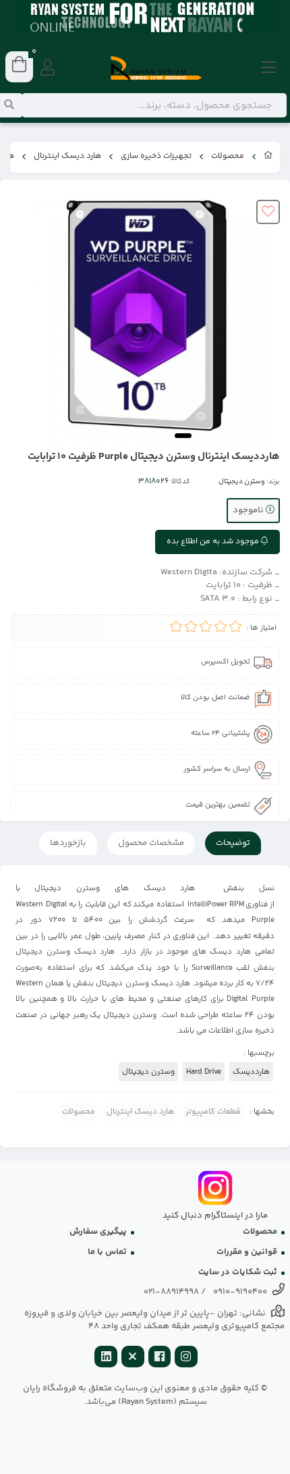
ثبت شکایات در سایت (237, 1272)
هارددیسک (251, 1072)
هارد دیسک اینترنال (67, 157)
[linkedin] (105, 1358)
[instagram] (186, 1358)
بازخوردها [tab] (68, 843)
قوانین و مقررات (246, 1252)
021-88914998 (171, 1292)
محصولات (227, 157)
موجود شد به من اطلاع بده (214, 541)
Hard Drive (203, 1072)
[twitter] (132, 1358)
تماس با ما (107, 1252)
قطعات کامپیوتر (213, 1112)
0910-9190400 (240, 1292)
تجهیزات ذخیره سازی (156, 157)
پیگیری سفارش (98, 1231)
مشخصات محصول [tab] (151, 843)
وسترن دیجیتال (242, 481)
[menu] (269, 68)
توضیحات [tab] (233, 843)
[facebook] (159, 1358)
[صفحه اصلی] (268, 157)
